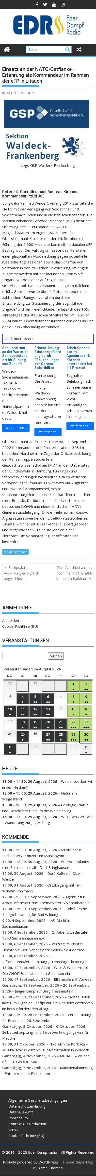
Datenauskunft (20, 1112)
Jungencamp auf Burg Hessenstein (44, 991)
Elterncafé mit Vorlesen (74, 979)
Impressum (18, 1117)
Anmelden (10, 620)
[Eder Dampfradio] (7, 49)
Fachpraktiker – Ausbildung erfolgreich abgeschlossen (21, 573)
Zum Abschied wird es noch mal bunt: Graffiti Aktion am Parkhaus (74, 573)
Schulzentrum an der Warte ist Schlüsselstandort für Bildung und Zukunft (15, 356)
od (33, 93)
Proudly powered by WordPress (30, 1162)
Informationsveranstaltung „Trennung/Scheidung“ (44, 961)
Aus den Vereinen (15, 552)
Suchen (55, 656)
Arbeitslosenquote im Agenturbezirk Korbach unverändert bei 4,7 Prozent (79, 358)
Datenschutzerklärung (27, 1106)
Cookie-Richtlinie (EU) (20, 626)
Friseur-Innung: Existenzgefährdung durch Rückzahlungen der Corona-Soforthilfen (47, 358)
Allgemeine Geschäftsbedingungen (37, 1100)
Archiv (13, 1129)
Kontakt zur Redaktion (27, 1123)
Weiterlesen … (16, 427)
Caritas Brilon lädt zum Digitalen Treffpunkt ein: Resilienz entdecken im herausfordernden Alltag (47, 1002)
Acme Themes (50, 1167)
